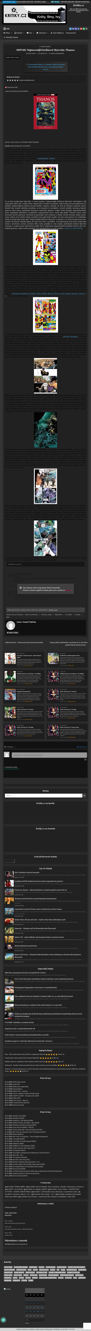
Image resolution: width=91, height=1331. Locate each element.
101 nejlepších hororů (20, 1267)
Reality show (18, 1275)
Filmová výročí (61, 1267)
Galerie (35, 1270)
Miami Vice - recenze (20, 1091)
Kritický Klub (8, 1272)
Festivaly (41, 1267)
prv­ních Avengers (70, 337)
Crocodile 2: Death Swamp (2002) (24, 1141)
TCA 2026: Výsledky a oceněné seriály (19, 1022)
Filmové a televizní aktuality (76, 1267)
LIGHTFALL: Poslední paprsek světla (70, 655)
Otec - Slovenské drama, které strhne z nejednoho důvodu (25, 1054)
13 (38, 1307)
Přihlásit (8, 1207)
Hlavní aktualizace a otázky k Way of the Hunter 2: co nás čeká (38, 1005)
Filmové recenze (21, 1270)
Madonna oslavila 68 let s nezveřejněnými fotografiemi (35, 899)
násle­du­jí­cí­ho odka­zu (46, 158)
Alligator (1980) (18, 1143)
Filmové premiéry (9, 1270)
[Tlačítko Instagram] (78, 29)
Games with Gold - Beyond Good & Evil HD (27, 1130)
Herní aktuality (43, 1270)
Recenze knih (71, 665)
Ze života (24, 1280)
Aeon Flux (16, 1084)
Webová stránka (13, 633)
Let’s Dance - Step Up (20, 1100)
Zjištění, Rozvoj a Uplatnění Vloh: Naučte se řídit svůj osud (25, 1061)
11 (30, 1307)
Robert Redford (18, 1134)
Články (31, 1280)
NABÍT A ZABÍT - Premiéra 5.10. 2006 (26, 1096)
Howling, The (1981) (19, 1116)
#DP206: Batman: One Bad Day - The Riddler (29, 673)
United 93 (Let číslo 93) (21, 1103)
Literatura (42, 33)
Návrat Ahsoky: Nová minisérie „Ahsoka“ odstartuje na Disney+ (60, 1187)
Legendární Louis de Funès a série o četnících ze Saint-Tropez (38, 909)
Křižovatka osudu (19, 1082)
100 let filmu (8, 1267)
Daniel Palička (32, 53)
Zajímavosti (82, 1278)
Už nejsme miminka (20, 1157)
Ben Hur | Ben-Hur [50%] (21, 1159)
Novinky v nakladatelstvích (57, 1272)
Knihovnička (82, 1270)
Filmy (8, 33)
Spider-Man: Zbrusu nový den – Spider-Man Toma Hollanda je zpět (40, 920)
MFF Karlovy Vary (42, 1272)
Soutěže (21, 1278)
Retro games (79, 1275)
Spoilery (34, 1278)
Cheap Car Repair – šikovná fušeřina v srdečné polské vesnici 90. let (41, 890)
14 (41, 1307)
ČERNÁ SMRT (20, 1187)
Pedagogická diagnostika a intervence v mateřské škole (36, 987)
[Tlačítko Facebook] (73, 29)
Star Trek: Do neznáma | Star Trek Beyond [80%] (29, 1132)
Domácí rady (33, 1267)
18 (30, 1311)
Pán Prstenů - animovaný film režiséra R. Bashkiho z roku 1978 (51, 1197)
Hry (30, 33)
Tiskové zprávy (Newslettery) (47, 1278)
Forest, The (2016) (19, 1169)
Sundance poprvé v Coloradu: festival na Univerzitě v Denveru (28, 1041)
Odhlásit (14, 1207)
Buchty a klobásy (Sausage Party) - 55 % (26, 1162)
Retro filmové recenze (67, 1275)
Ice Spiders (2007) (19, 1150)
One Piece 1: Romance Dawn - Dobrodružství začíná (29, 656)
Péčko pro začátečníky (21, 1086)
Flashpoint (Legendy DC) (24, 691)
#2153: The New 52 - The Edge (68, 709)
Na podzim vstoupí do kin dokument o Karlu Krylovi (31, 1153)
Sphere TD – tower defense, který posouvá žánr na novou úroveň (39, 937)
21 (41, 1311)
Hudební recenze (72, 1270)
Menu (8, 29)
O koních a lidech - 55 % (21, 1194)
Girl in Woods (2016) (20, 1176)
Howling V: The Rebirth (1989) (23, 1120)
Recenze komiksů (45, 47)
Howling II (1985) (18, 1118)
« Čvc (27, 1323)
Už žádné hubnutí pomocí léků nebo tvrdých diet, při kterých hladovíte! (37, 1171)
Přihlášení (83, 747)
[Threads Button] (76, 29)
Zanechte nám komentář (57, 53)
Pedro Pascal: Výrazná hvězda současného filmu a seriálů (27, 1035)
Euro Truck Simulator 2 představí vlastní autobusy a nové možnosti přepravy (44, 979)
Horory (52, 1270)
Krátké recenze (30, 1272)
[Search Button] (86, 29)
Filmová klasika (50, 1267)
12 (34, 1307)
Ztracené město (18, 1105)
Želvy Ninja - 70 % (47, 1194)
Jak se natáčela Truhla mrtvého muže (26, 1093)
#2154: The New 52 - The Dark (68, 691)
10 (27, 1307)
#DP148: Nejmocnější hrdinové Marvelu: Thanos (45, 50)
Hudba (63, 1270)
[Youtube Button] (81, 29)
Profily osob (8, 1275)
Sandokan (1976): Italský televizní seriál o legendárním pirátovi (39, 881)
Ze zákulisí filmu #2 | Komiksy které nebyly (28, 1166)
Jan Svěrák (18, 1189)
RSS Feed (8, 1215)
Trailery (60, 1278)
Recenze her (33, 1275)
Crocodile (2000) (19, 1139)
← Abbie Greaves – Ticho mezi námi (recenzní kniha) (23, 642)
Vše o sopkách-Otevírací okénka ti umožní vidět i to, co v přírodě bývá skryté (44, 996)
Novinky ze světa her (73, 1272)
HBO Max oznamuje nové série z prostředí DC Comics (25, 973)
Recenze (26, 1275)
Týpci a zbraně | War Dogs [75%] (24, 1148)
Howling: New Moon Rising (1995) (24, 1125)
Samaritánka (17, 1089)
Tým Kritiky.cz (58, 33)
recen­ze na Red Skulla (73, 228)
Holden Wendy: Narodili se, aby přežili (26, 1123)
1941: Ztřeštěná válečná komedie (27, 872)
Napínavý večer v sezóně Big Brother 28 (20, 1029)
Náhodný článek (12, 37)
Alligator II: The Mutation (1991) (24, 1146)
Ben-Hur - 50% (18, 1155)
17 (27, 1311)
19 (34, 1311)
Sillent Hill (16, 1098)
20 (38, 1311)
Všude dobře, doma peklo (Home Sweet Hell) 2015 (22, 1058)
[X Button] (70, 29)
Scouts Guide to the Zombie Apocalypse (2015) (29, 1164)
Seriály (19, 33)
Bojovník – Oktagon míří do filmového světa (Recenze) (35, 928)
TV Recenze (68, 1278)
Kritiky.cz (78, 5)
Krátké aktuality (19, 1272)
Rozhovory (7, 1278)
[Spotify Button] (84, 29)
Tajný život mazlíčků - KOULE (23, 1127)
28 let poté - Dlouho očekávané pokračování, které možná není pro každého (31, 1065)
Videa (75, 1278)
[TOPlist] (7, 1289)
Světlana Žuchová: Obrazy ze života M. (26, 1173)
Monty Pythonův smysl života (26, 946)
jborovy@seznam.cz (20, 1244)
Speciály (28, 1278)
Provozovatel (71, 33)
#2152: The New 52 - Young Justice (69, 727)
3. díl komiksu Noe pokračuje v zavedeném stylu (59, 1192)
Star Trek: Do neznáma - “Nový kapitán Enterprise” (30, 1136)
